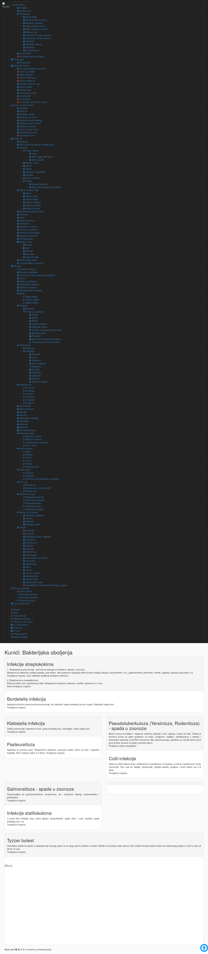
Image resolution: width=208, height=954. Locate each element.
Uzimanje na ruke (27, 92)
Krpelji (28, 463)
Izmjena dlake (32, 299)
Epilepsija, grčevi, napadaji (38, 536)
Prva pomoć (31, 542)
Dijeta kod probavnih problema (46, 187)
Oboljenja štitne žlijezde (30, 290)
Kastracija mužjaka (34, 509)
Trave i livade (32, 150)
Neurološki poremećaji (36, 557)
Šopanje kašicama (28, 235)
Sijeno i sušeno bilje (29, 190)
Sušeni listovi (31, 199)
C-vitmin (29, 393)
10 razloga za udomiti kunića (33, 101)
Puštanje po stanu (28, 117)
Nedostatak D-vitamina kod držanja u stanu (46, 585)
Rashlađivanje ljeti (28, 132)
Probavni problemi (34, 311)
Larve (28, 460)
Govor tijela (31, 16)
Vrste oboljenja (38, 363)
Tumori (28, 570)
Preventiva (36, 372)
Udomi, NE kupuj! (27, 77)
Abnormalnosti (26, 408)
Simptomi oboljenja (28, 272)
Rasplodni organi (27, 494)
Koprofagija (31, 554)
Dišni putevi (25, 345)
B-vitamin (30, 390)
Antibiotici (30, 530)
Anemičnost (25, 405)
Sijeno (28, 193)
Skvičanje (30, 47)
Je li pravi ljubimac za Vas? (32, 68)
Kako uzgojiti (37, 159)
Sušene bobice (32, 208)
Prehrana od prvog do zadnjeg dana (36, 144)
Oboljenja (30, 351)
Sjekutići (29, 475)
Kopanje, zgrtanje (33, 22)
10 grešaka (24, 98)
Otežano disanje (39, 381)
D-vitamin (30, 396)
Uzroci (34, 357)
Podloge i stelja (26, 114)
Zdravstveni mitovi (34, 582)
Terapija (35, 369)
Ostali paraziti (32, 466)
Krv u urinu (30, 445)
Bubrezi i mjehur (33, 436)
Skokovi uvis (31, 32)
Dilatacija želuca (39, 326)
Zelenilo (23, 147)
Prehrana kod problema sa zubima (42, 478)
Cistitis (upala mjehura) (36, 442)
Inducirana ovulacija (34, 500)
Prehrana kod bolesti (29, 232)
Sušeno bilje (31, 196)
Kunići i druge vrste (28, 129)
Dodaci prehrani (27, 220)
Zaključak (36, 375)
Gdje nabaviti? (26, 74)
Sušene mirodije (33, 205)
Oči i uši (23, 481)
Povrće (28, 244)
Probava (23, 305)
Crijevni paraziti (38, 323)
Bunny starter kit (27, 80)
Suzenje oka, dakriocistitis (38, 487)
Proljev (34, 314)
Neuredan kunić (27, 135)
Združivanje (25, 95)
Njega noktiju (31, 302)
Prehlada (35, 354)
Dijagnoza (36, 366)
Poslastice (24, 223)
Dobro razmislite (27, 71)
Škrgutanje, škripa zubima (38, 38)
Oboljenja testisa (33, 506)
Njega (22, 293)
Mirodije (29, 174)
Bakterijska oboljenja (29, 284)
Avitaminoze (25, 384)
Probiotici (36, 336)
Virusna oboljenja (27, 281)
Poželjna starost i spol (30, 83)
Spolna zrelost (25, 591)
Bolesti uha (30, 490)
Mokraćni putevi (27, 433)
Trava (34, 153)
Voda (21, 217)
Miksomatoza (31, 576)
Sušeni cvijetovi (32, 202)
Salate (28, 168)
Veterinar (23, 427)
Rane (28, 566)
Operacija (24, 421)
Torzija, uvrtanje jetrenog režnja (46, 329)
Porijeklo (23, 7)
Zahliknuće (30, 563)
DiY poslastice (26, 238)
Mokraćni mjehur (33, 439)
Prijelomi (29, 521)
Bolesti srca (31, 551)
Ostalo (28, 181)
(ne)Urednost (31, 50)
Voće (27, 247)
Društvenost (25, 10)
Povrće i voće (32, 162)
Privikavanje (25, 89)
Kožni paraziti (26, 448)
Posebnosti (24, 62)
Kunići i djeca (25, 86)
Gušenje (35, 378)
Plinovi (22, 278)
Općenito (23, 141)
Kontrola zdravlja (27, 269)
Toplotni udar (31, 579)
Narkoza (23, 424)
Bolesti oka (30, 484)
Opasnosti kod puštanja (30, 120)
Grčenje (29, 545)
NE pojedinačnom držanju (31, 56)
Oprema (23, 111)
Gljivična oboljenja (28, 287)
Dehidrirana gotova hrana (31, 211)
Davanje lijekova (39, 184)
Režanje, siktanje (33, 44)
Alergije (23, 411)
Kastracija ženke (33, 503)
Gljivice (29, 454)
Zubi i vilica (24, 469)
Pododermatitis (32, 524)
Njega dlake (31, 296)
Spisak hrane (25, 241)
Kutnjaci (29, 472)
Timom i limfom (32, 573)
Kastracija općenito (34, 497)
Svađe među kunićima (36, 19)
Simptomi (36, 360)
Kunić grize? (25, 53)
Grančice (23, 214)
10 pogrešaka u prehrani (31, 263)
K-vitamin (30, 402)
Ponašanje (24, 13)
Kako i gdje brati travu (42, 156)
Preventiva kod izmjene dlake (45, 342)
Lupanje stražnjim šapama (38, 35)
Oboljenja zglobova (34, 515)
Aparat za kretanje (28, 512)
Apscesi (23, 415)
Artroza (29, 518)
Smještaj (23, 108)
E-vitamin (30, 399)
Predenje (29, 41)
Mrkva (28, 165)
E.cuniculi (30, 539)
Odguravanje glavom (35, 26)
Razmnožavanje (21, 588)
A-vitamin (30, 387)
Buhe (28, 451)
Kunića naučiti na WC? (30, 123)
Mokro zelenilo (32, 177)
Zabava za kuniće (28, 126)
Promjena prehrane (28, 229)
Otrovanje (30, 560)
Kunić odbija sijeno (28, 260)
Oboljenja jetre (38, 332)
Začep (34, 317)
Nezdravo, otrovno (28, 226)
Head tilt (29, 533)
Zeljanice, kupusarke (35, 171)
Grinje (28, 457)
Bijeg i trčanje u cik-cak (36, 29)
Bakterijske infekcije (28, 418)
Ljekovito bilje (32, 256)
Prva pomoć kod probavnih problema (37, 275)
